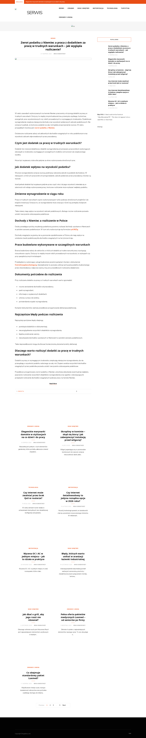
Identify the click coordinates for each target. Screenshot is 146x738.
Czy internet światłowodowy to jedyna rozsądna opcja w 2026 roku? (73, 496)
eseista (21, 391)
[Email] (89, 391)
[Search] (129, 17)
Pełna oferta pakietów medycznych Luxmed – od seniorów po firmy (73, 617)
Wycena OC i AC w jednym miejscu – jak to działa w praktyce (33, 556)
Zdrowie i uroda (65, 17)
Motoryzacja (98, 8)
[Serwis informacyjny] (33, 12)
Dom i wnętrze (83, 8)
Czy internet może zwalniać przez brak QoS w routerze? (33, 495)
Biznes (61, 8)
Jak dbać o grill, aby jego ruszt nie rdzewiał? (33, 617)
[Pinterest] (86, 391)
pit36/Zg (74, 229)
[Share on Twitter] (84, 391)
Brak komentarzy (60, 54)
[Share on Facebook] (81, 391)
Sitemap (99, 127)
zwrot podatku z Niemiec (45, 128)
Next (64, 705)
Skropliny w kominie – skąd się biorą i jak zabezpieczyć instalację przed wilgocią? (73, 435)
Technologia (112, 8)
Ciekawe (71, 8)
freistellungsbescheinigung (26, 265)
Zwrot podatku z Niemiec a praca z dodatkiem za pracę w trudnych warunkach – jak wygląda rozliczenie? (53, 46)
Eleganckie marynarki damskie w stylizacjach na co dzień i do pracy (45, 2)
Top (129, 733)
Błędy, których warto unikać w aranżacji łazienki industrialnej (73, 556)
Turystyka (125, 8)
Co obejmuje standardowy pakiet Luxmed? (33, 675)
